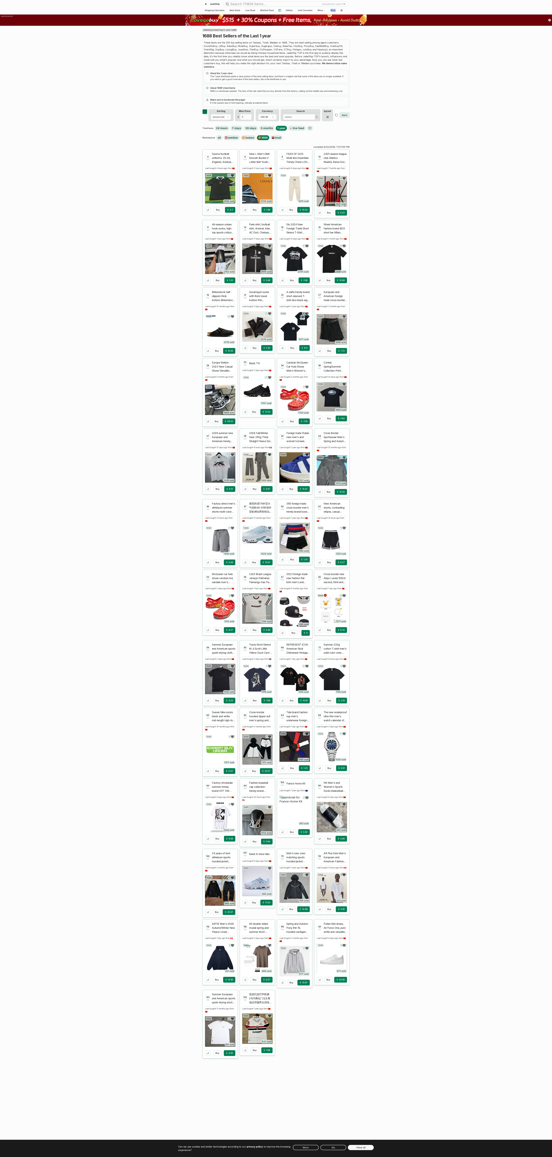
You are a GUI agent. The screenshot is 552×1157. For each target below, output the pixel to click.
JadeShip (207, 30)
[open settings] (341, 10)
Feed (215, 30)
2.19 (341, 700)
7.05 (304, 421)
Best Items (235, 10)
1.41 (304, 559)
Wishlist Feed (267, 10)
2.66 (341, 838)
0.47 (229, 771)
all (219, 137)
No (333, 1147)
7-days (236, 128)
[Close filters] (204, 111)
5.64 (266, 841)
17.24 (266, 412)
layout (327, 111)
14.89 (303, 909)
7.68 (304, 280)
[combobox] (221, 117)
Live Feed (250, 10)
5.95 (341, 909)
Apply (344, 115)
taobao (249, 137)
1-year (227, 30)
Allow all (361, 1147)
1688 (264, 137)
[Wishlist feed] (310, 128)
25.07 (266, 771)
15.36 (229, 351)
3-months (267, 128)
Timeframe (207, 128)
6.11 (304, 348)
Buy (218, 210)
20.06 (341, 979)
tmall (278, 137)
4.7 (230, 210)
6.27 (341, 562)
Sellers (289, 10)
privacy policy (255, 1146)
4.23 (341, 212)
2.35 (266, 348)
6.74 (341, 630)
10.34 (303, 210)
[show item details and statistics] (208, 210)
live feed (297, 128)
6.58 (229, 838)
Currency (267, 111)
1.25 (230, 280)
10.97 (303, 982)
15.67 (303, 489)
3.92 (304, 832)
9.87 (266, 489)
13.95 (229, 979)
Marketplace (208, 138)
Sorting (221, 111)
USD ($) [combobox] (264, 117)
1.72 (341, 351)
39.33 (229, 421)
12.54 (341, 492)
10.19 (303, 700)
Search (300, 111)
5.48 (266, 280)
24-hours (222, 128)
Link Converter (305, 10)
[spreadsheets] (280, 10)
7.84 (341, 418)
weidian (233, 137)
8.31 (230, 489)
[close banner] (549, 20)
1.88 (267, 210)
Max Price (244, 111)
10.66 (341, 280)
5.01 (341, 768)
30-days (250, 128)
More (320, 10)
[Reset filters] (336, 115)
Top (221, 30)
